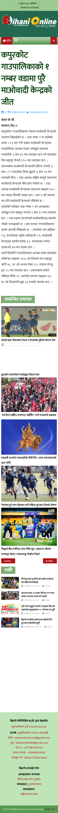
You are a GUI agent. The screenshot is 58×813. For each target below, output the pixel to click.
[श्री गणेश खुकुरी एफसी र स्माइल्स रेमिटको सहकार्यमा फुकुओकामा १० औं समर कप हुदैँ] (10, 609)
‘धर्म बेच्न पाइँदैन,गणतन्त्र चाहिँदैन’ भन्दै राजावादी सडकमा (28, 415)
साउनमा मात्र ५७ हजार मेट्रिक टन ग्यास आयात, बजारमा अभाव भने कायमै (37, 594)
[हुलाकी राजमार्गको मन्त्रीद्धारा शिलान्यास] (29, 357)
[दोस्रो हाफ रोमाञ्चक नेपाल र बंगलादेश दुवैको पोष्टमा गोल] (29, 321)
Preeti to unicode (30, 7)
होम (9, 41)
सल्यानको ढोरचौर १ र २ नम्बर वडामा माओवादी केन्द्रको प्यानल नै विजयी (10, 561)
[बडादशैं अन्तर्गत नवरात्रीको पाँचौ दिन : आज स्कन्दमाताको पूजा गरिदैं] (29, 437)
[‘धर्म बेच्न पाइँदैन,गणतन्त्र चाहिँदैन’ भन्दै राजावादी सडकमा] (29, 394)
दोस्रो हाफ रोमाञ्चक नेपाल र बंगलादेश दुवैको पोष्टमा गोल (28, 340)
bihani (47, 585)
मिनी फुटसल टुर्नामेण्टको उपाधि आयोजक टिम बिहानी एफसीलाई (37, 580)
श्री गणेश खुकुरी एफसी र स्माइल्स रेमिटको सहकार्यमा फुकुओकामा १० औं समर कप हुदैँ (38, 607)
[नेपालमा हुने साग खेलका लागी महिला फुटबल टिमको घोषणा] (29, 484)
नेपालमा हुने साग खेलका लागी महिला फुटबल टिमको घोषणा (28, 505)
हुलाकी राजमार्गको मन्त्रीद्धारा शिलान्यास (20, 374)
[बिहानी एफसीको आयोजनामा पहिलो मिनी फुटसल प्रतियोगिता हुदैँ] (10, 623)
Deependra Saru (39, 112)
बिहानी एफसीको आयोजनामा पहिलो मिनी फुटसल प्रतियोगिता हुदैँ (36, 621)
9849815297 (49, 809)
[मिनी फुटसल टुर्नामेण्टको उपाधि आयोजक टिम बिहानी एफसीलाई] (10, 583)
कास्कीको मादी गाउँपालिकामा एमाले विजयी (51, 561)
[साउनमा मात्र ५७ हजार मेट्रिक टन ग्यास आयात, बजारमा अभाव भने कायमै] (10, 595)
